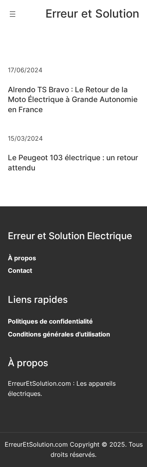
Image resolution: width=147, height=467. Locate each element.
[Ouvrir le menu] (12, 14)
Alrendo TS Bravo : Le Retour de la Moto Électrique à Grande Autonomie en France (73, 99)
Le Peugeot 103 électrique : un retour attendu (73, 162)
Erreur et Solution (92, 13)
